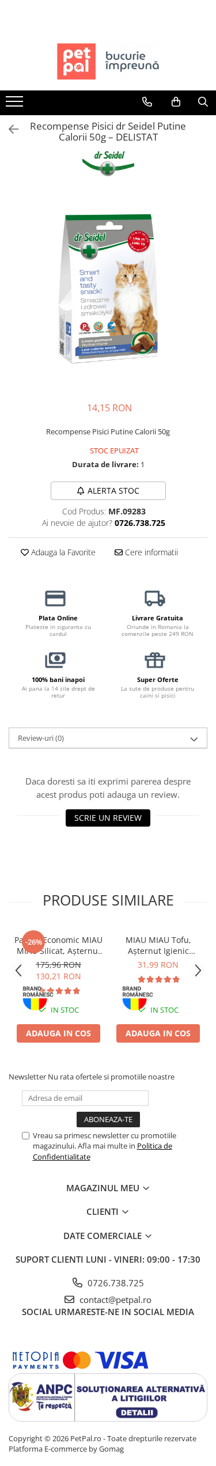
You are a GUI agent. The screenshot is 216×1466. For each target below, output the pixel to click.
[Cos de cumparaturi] (176, 101)
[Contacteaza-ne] (147, 101)
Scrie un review (108, 817)
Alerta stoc (113, 490)
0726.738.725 (114, 1283)
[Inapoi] (8, 129)
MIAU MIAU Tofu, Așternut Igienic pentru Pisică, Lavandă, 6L (158, 945)
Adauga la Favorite (62, 552)
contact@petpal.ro (114, 1299)
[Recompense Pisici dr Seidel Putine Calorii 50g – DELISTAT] (108, 290)
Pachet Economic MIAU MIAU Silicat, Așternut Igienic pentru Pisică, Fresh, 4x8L (58, 945)
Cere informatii (150, 552)
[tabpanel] (108, 290)
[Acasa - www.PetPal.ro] (108, 61)
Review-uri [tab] (41, 738)
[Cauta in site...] (203, 101)
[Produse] (16, 104)
